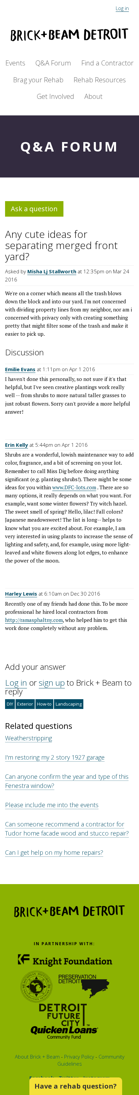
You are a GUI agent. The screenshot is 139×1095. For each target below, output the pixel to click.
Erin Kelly (16, 444)
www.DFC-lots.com (74, 487)
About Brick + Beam (37, 1056)
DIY (10, 704)
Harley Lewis (21, 593)
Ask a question (34, 208)
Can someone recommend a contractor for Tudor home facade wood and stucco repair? (67, 828)
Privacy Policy (78, 1056)
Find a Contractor (107, 62)
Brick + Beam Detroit (69, 35)
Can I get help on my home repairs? (54, 852)
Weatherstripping (28, 738)
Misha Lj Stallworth (51, 271)
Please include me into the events (52, 805)
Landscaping (69, 704)
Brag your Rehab (38, 79)
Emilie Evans (20, 369)
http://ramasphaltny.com (34, 620)
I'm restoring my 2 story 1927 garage (55, 757)
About (93, 96)
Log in (122, 8)
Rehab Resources (100, 79)
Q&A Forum (53, 62)
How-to (44, 704)
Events (15, 62)
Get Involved (55, 96)
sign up (52, 682)
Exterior (25, 704)
